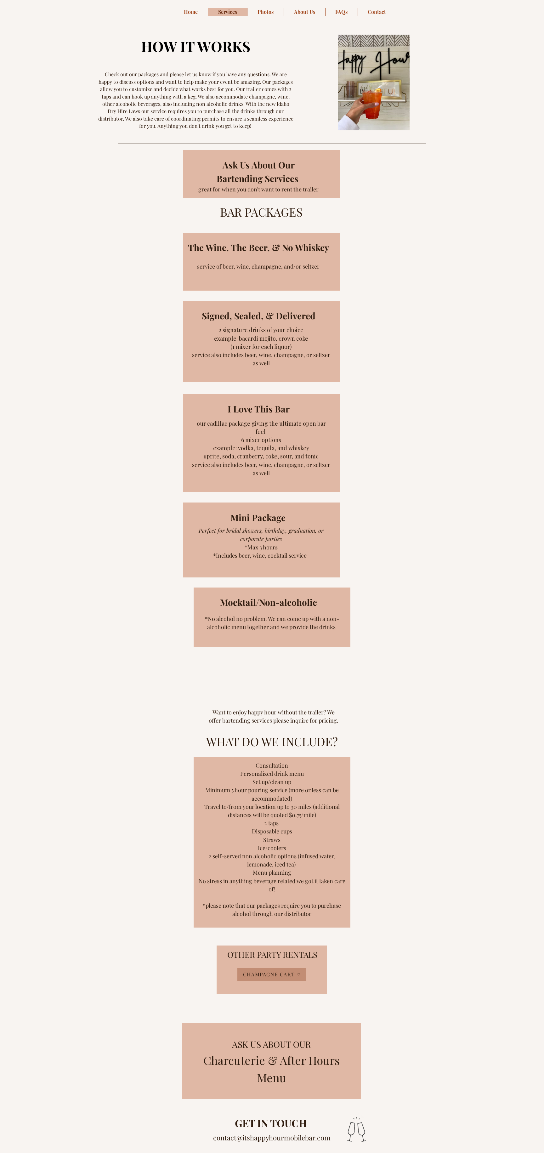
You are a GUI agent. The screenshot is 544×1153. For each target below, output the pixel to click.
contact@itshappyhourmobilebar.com (272, 1137)
